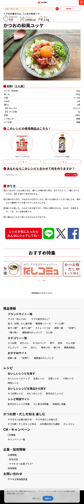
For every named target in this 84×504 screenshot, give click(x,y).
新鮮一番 (58, 328)
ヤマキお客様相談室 (17, 479)
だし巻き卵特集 (41, 404)
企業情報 (12, 454)
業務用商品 (69, 347)
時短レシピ (13, 382)
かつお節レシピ (15, 393)
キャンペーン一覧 (16, 439)
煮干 (52, 343)
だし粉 (49, 332)
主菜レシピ (53, 378)
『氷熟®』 (72, 328)
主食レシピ (38, 378)
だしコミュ (68, 424)
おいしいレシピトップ (19, 378)
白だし (34, 347)
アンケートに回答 (71, 175)
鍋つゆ (57, 347)
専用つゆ (45, 347)
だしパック (13, 347)
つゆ (24, 347)
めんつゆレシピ (34, 393)
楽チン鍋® (13, 328)
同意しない (36, 498)
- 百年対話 (13, 459)
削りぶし (24, 343)
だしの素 (70, 343)
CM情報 (11, 435)
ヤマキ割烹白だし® (40, 319)
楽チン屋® (26, 328)
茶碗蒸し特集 (59, 404)
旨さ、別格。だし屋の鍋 (20, 323)
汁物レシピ (68, 378)
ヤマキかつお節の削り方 (20, 419)
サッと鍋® (60, 323)
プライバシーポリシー (45, 491)
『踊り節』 (13, 332)
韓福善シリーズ (43, 323)
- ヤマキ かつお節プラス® (20, 463)
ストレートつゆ (43, 328)
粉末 (60, 343)
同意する (48, 498)
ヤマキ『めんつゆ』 (17, 319)
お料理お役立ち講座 (50, 424)
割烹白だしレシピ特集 (19, 404)
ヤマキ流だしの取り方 (46, 419)
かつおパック (39, 343)
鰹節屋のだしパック (32, 332)
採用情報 (12, 468)
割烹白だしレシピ (54, 393)
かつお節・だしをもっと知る (22, 424)
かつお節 (12, 343)
